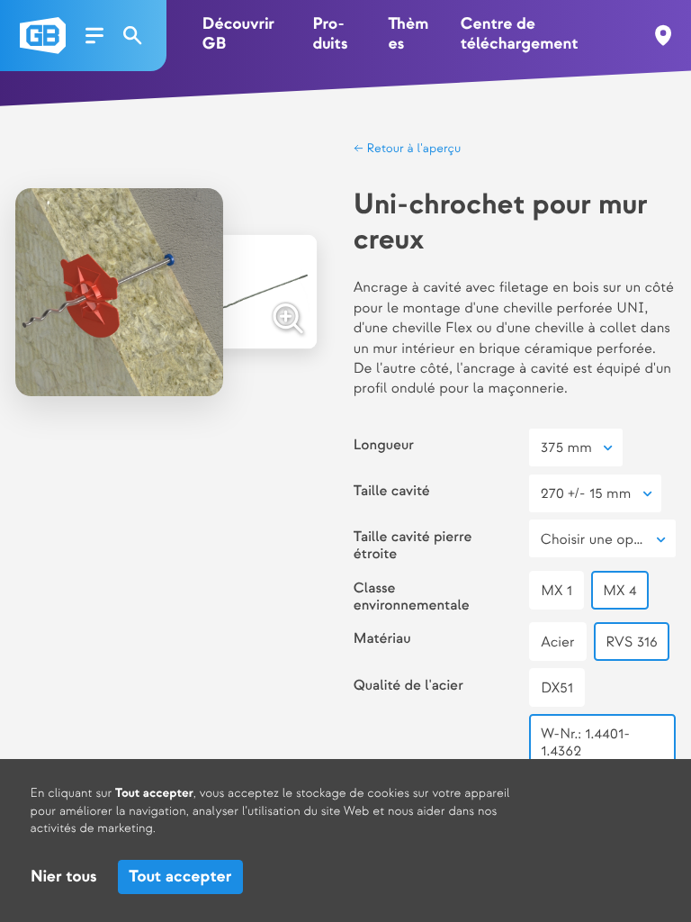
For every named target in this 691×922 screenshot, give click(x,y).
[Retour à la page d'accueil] (43, 35)
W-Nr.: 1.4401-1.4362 (585, 742)
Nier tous (63, 877)
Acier (558, 642)
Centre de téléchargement (520, 34)
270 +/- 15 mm (586, 493)
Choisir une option (600, 539)
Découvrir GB (238, 34)
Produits (329, 34)
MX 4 (619, 591)
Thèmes (408, 34)
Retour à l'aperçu (412, 149)
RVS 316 (632, 642)
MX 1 (556, 591)
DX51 (557, 688)
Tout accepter (180, 877)
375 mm (566, 447)
